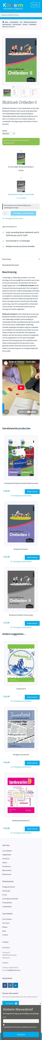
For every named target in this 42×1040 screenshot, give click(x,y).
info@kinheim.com (13, 970)
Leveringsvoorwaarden (10, 899)
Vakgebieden (6, 855)
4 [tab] (23, 88)
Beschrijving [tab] (6, 259)
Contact (5, 935)
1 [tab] (13, 88)
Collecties (5, 859)
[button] (12, 218)
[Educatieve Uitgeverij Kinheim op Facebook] (4, 985)
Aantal (4, 131)
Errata (4, 895)
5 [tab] (26, 88)
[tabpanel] (21, 60)
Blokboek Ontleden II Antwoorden (22, 194)
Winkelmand (6, 874)
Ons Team (5, 923)
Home (6, 22)
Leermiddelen (14, 22)
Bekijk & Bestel (32, 491)
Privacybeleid (7, 903)
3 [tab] (19, 88)
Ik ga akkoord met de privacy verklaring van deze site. (20, 1027)
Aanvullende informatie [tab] (10, 265)
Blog (4, 931)
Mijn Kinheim (7, 870)
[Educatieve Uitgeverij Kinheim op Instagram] (10, 985)
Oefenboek (32, 24)
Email (4, 1017)
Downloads (6, 891)
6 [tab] (29, 88)
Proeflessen (6, 866)
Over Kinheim (7, 919)
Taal (21, 22)
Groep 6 (25, 24)
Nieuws (4, 927)
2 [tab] (16, 88)
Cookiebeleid (6, 907)
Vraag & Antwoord (8, 887)
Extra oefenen (17, 24)
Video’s (4, 862)
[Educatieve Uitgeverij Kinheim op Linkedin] (15, 985)
